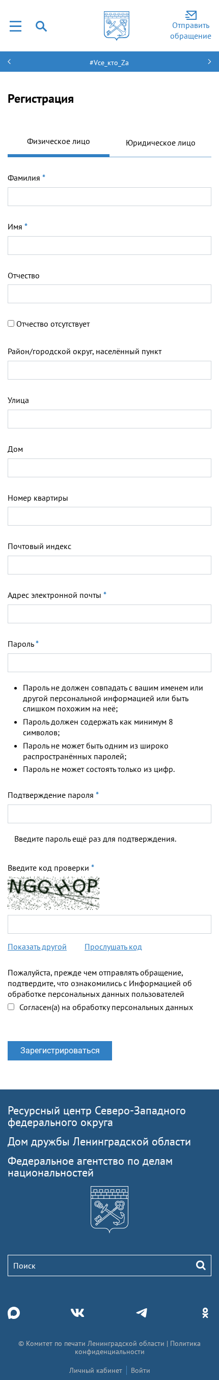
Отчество (24, 275)
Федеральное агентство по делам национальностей (90, 1167)
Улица (18, 400)
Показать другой (37, 946)
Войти (140, 1370)
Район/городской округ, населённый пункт (84, 351)
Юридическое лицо (161, 142)
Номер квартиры (38, 498)
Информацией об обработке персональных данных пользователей (100, 988)
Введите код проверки (51, 867)
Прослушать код (113, 946)
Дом (15, 449)
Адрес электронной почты (57, 595)
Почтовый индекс (39, 546)
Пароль (23, 644)
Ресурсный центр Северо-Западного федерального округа (97, 1116)
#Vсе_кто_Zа (109, 62)
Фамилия (26, 177)
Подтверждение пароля (53, 795)
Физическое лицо (58, 141)
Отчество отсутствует (53, 324)
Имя (18, 226)
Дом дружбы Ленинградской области (99, 1141)
